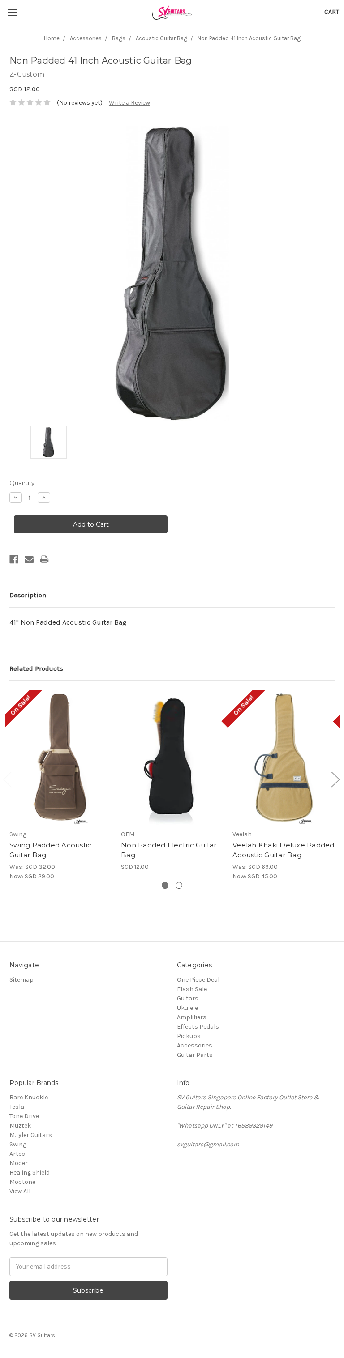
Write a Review (129, 102)
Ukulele (187, 1008)
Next (335, 778)
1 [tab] (165, 885)
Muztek (20, 1125)
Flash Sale (192, 989)
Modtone (22, 1182)
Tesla (16, 1107)
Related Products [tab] (36, 668)
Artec (17, 1154)
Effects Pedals (198, 1026)
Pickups (189, 1036)
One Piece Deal (198, 979)
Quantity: (22, 482)
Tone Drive (24, 1116)
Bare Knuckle (28, 1097)
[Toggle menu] (12, 12)
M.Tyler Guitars (30, 1135)
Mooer (18, 1163)
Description (27, 595)
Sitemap (21, 979)
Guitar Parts (195, 1055)
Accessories (194, 1045)
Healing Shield (29, 1172)
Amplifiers (191, 1017)
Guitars (187, 998)
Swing (17, 1144)
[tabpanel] (60, 785)
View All (19, 1191)
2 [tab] (179, 885)
